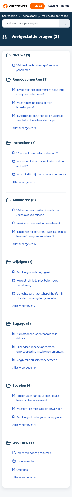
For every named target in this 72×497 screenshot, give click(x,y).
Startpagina (9, 16)
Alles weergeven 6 (24, 244)
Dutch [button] (65, 6)
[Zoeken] (64, 23)
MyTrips (37, 6)
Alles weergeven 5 (24, 368)
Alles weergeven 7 (23, 182)
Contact (52, 6)
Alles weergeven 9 (24, 128)
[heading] (36, 55)
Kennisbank (29, 16)
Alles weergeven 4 (24, 425)
